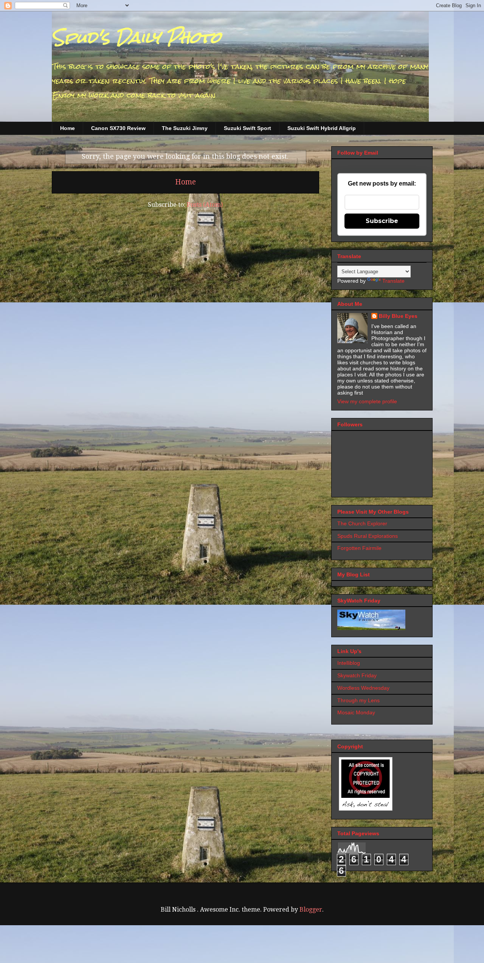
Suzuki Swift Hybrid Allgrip (321, 128)
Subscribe (382, 220)
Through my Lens (358, 700)
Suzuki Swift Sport (247, 128)
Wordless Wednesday (363, 688)
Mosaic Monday (356, 712)
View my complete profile (367, 401)
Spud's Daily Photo (136, 37)
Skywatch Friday (357, 675)
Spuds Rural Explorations (367, 536)
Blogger (310, 909)
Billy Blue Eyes (398, 316)
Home (67, 128)
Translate (393, 281)
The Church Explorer (362, 523)
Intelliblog (348, 663)
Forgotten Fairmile (359, 548)
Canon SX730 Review (118, 128)
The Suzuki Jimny (185, 128)
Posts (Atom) (205, 204)
